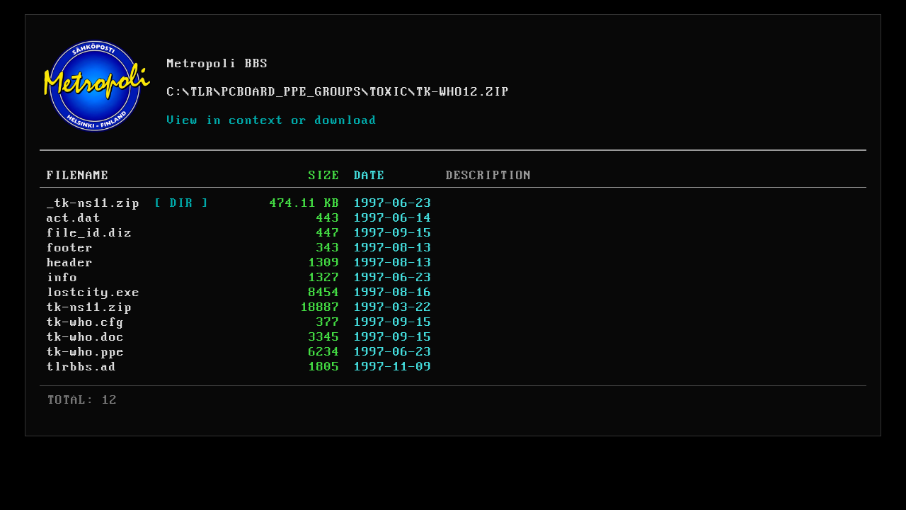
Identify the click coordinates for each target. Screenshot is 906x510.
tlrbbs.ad (82, 367)
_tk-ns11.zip (93, 203)
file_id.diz (89, 233)
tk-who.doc (86, 337)
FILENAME (78, 176)
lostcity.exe (93, 292)
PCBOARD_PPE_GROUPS (292, 92)
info (62, 278)
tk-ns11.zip (89, 307)
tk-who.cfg (86, 322)
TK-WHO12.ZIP (463, 92)
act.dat (74, 218)
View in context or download (272, 120)
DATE (369, 176)
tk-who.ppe (86, 352)
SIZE (324, 176)
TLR (202, 92)
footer (70, 248)
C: (175, 92)
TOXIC (388, 92)
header (70, 263)
